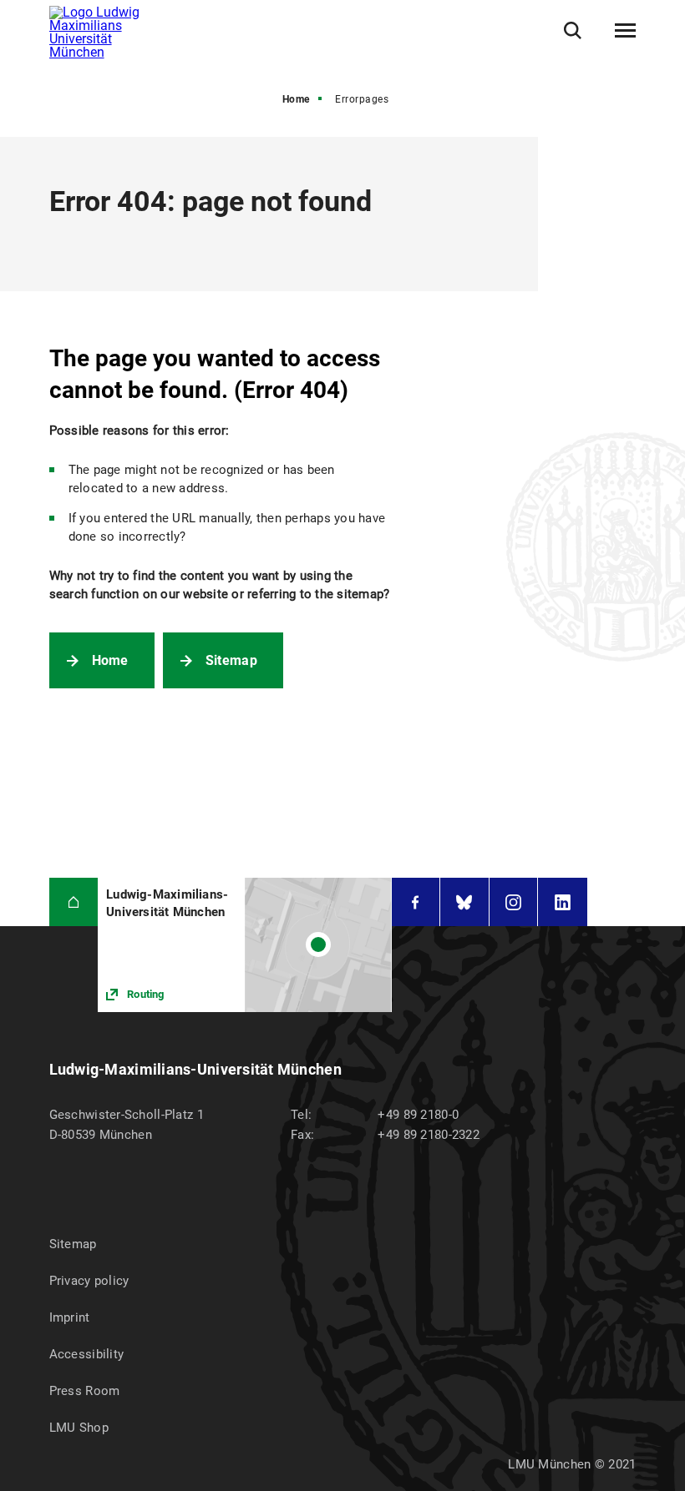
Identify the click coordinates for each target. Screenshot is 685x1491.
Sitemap (231, 660)
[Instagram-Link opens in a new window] (514, 902)
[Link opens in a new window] (244, 945)
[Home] (74, 902)
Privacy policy (89, 1280)
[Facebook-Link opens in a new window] (416, 902)
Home (296, 99)
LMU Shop (79, 1427)
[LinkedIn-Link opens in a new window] (562, 902)
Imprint (69, 1317)
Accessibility (86, 1354)
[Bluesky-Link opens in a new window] (464, 902)
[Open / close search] (572, 30)
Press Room (84, 1390)
